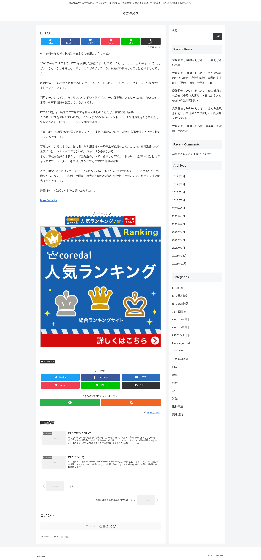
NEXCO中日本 (181, 319)
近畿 (175, 398)
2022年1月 (178, 247)
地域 (175, 374)
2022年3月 (178, 231)
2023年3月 (178, 200)
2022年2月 (178, 239)
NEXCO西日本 (181, 335)
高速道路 (177, 414)
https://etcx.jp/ (48, 200)
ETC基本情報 (49, 361)
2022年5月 (178, 216)
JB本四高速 (179, 311)
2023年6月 (178, 176)
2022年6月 (178, 208)
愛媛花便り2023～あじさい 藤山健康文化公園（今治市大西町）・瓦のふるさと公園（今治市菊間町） (197, 95)
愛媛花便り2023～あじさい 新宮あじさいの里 (197, 62)
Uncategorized (181, 343)
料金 (175, 382)
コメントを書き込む (100, 526)
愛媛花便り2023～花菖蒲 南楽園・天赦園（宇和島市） (197, 128)
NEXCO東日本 (181, 327)
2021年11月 (179, 263)
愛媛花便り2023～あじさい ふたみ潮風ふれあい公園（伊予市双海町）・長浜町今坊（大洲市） (197, 113)
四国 (175, 366)
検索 (174, 30)
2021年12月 (179, 255)
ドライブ (177, 351)
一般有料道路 (180, 359)
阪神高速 (177, 406)
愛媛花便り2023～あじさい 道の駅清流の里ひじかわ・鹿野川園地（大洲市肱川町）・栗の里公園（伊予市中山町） (197, 77)
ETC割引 (177, 287)
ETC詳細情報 (180, 303)
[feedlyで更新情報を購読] (70, 402)
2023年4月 (178, 192)
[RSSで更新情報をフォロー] (131, 402)
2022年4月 (178, 224)
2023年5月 (178, 184)
